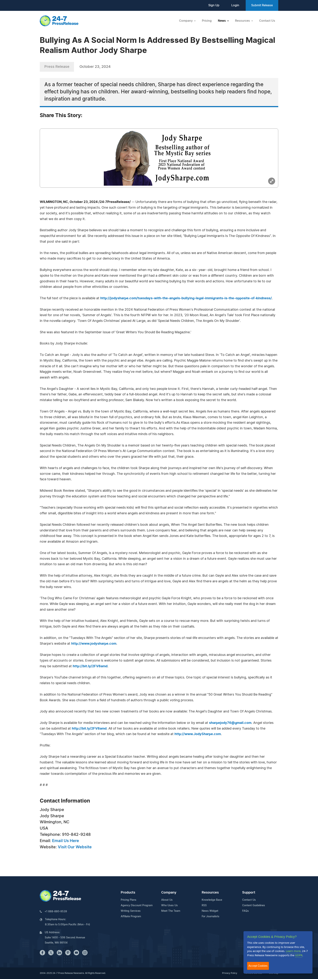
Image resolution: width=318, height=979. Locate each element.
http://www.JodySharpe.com (197, 734)
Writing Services (131, 911)
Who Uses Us (169, 905)
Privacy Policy (229, 973)
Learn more (293, 951)
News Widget (210, 911)
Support (248, 892)
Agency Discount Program (137, 905)
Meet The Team (170, 911)
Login (235, 5)
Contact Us (267, 20)
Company (168, 892)
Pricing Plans (128, 900)
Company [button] (186, 20)
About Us (167, 900)
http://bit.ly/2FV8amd (90, 666)
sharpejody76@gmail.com (230, 723)
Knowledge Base (212, 900)
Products (128, 892)
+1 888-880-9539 (56, 911)
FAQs (245, 911)
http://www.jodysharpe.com (93, 643)
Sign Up (213, 5)
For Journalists (210, 916)
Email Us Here (65, 841)
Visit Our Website (75, 847)
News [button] (222, 20)
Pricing (207, 20)
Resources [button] (243, 20)
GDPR (298, 955)
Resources (210, 892)
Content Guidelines (253, 905)
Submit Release (262, 5)
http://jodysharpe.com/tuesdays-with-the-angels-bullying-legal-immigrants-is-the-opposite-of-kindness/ (186, 298)
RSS (204, 905)
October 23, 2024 (95, 67)
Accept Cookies (258, 965)
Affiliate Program (131, 916)
